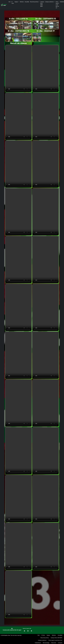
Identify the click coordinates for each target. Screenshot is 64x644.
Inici (10, 1)
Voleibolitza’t (38, 642)
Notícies (22, 1)
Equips (16, 1)
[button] (6, 25)
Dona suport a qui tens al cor (57, 4)
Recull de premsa (34, 1)
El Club (13, 2)
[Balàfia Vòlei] (4, 4)
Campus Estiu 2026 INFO (42, 4)
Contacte (60, 642)
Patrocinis (53, 642)
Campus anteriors (49, 1)
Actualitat (27, 1)
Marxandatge (46, 642)
